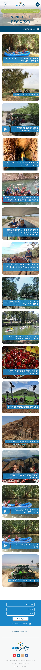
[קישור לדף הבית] (20, 650)
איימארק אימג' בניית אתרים (20, 663)
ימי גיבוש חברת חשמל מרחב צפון (22, 10)
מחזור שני (15, 632)
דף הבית (36, 10)
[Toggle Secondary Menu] (37, 29)
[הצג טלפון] (5, 4)
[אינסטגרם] (22, 655)
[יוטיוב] (14, 655)
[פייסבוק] (26, 655)
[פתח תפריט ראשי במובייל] (38, 4)
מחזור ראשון (24, 632)
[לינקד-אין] (18, 655)
